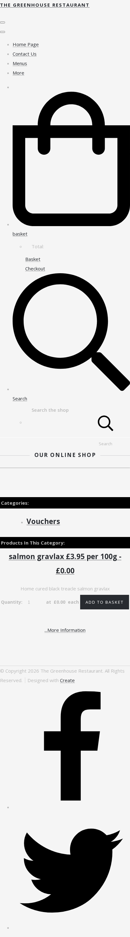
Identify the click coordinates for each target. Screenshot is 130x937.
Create (67, 680)
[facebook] (71, 807)
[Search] (106, 422)
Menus (20, 63)
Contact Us (25, 54)
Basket (32, 259)
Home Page (26, 44)
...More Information (65, 630)
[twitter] (71, 927)
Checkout (35, 268)
